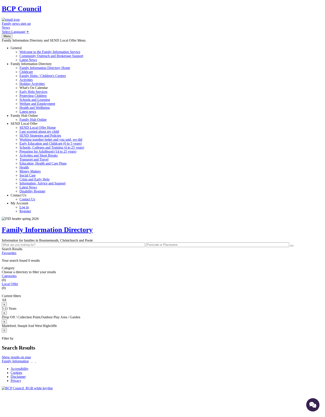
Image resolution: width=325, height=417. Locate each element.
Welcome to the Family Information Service (49, 52)
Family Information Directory (40, 87)
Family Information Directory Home (44, 68)
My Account (21, 207)
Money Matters (30, 171)
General (47, 54)
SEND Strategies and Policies (40, 135)
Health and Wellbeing (34, 108)
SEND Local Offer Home (37, 127)
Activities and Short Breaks (38, 155)
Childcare (26, 72)
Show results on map (16, 357)
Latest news (27, 111)
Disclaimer (18, 377)
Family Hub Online (29, 117)
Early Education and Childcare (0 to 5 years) (50, 143)
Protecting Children (33, 96)
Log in (24, 207)
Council (21, 9)
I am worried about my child (39, 131)
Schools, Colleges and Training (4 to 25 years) (51, 147)
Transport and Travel (33, 159)
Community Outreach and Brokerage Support (51, 56)
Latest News (28, 60)
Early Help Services (33, 92)
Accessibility (20, 369)
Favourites (9, 253)
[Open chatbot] (312, 404)
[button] (162, 261)
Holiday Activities (32, 84)
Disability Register (32, 191)
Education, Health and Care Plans (43, 163)
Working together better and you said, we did (50, 139)
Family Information (15, 361)
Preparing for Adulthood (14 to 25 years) (47, 151)
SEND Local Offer (47, 157)
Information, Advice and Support (42, 183)
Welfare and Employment (37, 104)
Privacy (16, 380)
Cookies (16, 373)
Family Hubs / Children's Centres (42, 76)
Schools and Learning (34, 100)
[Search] (292, 245)
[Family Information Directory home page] (27, 388)
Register (25, 211)
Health (24, 167)
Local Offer (10, 284)
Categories (9, 276)
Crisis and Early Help (34, 179)
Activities (26, 80)
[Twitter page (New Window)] (31, 361)
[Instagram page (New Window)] (35, 361)
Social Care (27, 175)
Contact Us (23, 197)
